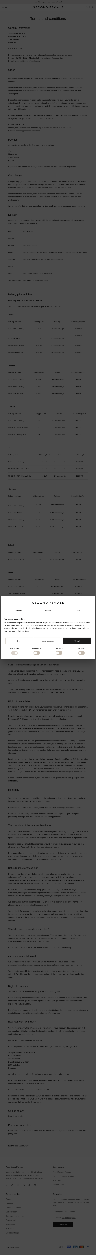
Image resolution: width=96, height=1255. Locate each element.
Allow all (77, 641)
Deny (19, 641)
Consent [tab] (18, 611)
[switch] (36, 653)
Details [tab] (48, 611)
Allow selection (48, 641)
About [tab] (77, 611)
